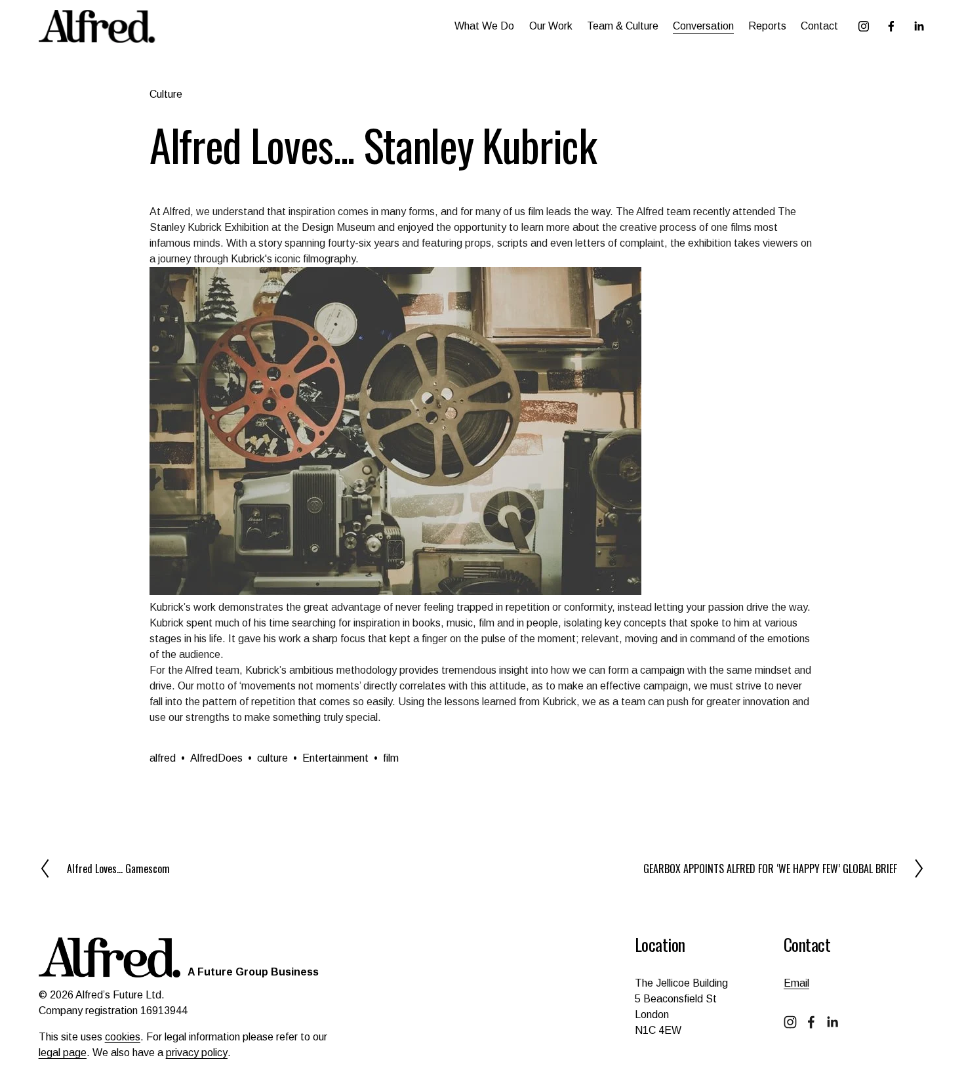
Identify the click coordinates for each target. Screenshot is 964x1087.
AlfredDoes (216, 758)
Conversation (703, 25)
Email (796, 983)
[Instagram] (863, 26)
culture (272, 758)
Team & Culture (622, 25)
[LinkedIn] (918, 26)
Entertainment (335, 758)
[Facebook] (891, 26)
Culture (166, 94)
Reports (767, 25)
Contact (819, 25)
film (391, 758)
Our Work (550, 25)
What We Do (484, 25)
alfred (163, 758)
